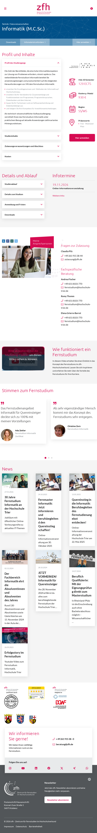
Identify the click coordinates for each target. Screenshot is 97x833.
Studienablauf (11, 184)
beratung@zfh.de (64, 744)
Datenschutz (21, 826)
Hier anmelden (83, 42)
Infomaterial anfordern (34, 42)
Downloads (10, 214)
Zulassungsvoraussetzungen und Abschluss (24, 146)
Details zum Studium (14, 194)
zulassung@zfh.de (73, 259)
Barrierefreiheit (35, 826)
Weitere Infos (58, 195)
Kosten (8, 156)
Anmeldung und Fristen (15, 204)
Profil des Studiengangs (15, 63)
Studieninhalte (11, 136)
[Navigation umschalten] (6, 8)
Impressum (9, 826)
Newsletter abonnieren (58, 799)
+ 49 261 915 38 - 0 (65, 739)
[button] (4, 241)
